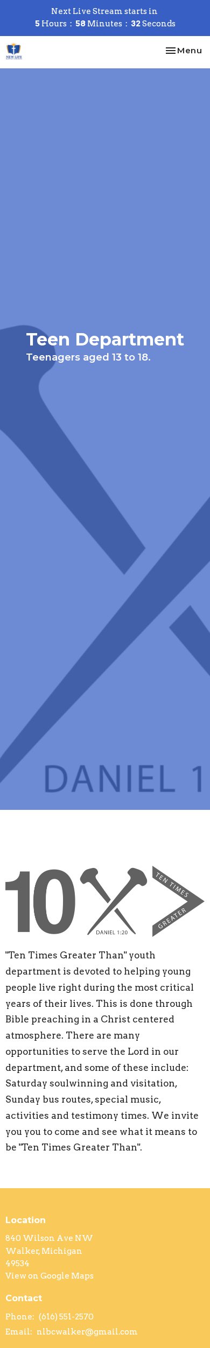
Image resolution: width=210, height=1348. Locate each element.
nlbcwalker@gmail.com (87, 1332)
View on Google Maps (49, 1276)
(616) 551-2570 (66, 1317)
